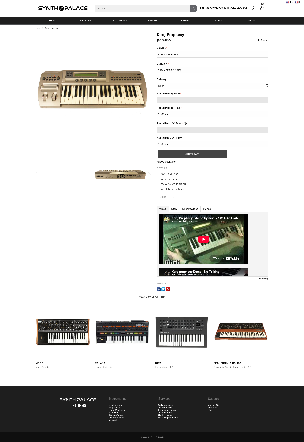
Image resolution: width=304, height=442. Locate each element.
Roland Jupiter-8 (103, 367)
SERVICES (85, 20)
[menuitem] (52, 20)
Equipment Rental (167, 410)
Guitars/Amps (116, 415)
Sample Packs (165, 412)
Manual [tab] (207, 209)
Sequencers (115, 407)
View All (113, 420)
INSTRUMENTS (119, 20)
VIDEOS (218, 20)
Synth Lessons (165, 415)
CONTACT (252, 20)
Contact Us (213, 405)
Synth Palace (156, 437)
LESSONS (152, 20)
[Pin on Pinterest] (168, 289)
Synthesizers (115, 405)
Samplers (113, 412)
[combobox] (146, 8)
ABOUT (52, 20)
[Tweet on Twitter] (163, 289)
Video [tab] (162, 209)
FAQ (210, 410)
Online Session (165, 405)
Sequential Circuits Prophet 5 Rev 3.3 (232, 367)
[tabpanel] (212, 244)
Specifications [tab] (190, 209)
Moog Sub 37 (42, 367)
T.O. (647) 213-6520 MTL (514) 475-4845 (224, 8)
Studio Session (165, 407)
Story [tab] (174, 209)
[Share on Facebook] (159, 289)
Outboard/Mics (116, 417)
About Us (212, 407)
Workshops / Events (168, 417)
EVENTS (185, 20)
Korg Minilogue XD (163, 367)
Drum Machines (117, 410)
